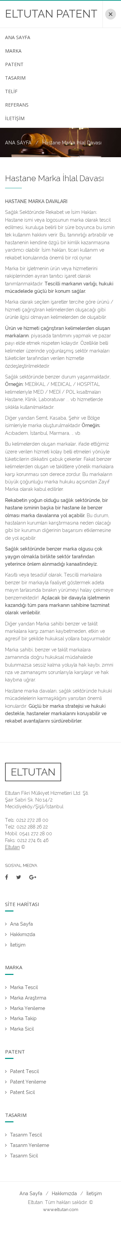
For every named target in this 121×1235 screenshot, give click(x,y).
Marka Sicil (22, 1029)
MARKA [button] (13, 51)
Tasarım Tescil (26, 1135)
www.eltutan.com (60, 1209)
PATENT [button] (14, 64)
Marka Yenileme (27, 1008)
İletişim (18, 945)
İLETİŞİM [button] (15, 118)
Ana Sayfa (21, 924)
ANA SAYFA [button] (17, 37)
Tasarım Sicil (24, 1155)
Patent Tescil (24, 1071)
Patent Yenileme (28, 1082)
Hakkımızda (22, 934)
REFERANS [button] (17, 105)
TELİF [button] (11, 91)
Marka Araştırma (28, 998)
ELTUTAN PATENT (51, 13)
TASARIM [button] (15, 78)
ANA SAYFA (18, 142)
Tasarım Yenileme (29, 1145)
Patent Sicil (22, 1092)
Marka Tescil (24, 987)
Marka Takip (23, 1018)
